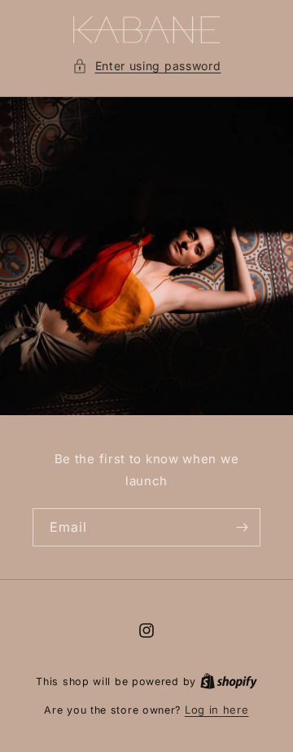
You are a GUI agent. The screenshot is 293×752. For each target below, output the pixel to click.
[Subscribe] (242, 527)
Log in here (217, 709)
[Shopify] (228, 681)
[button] (146, 65)
